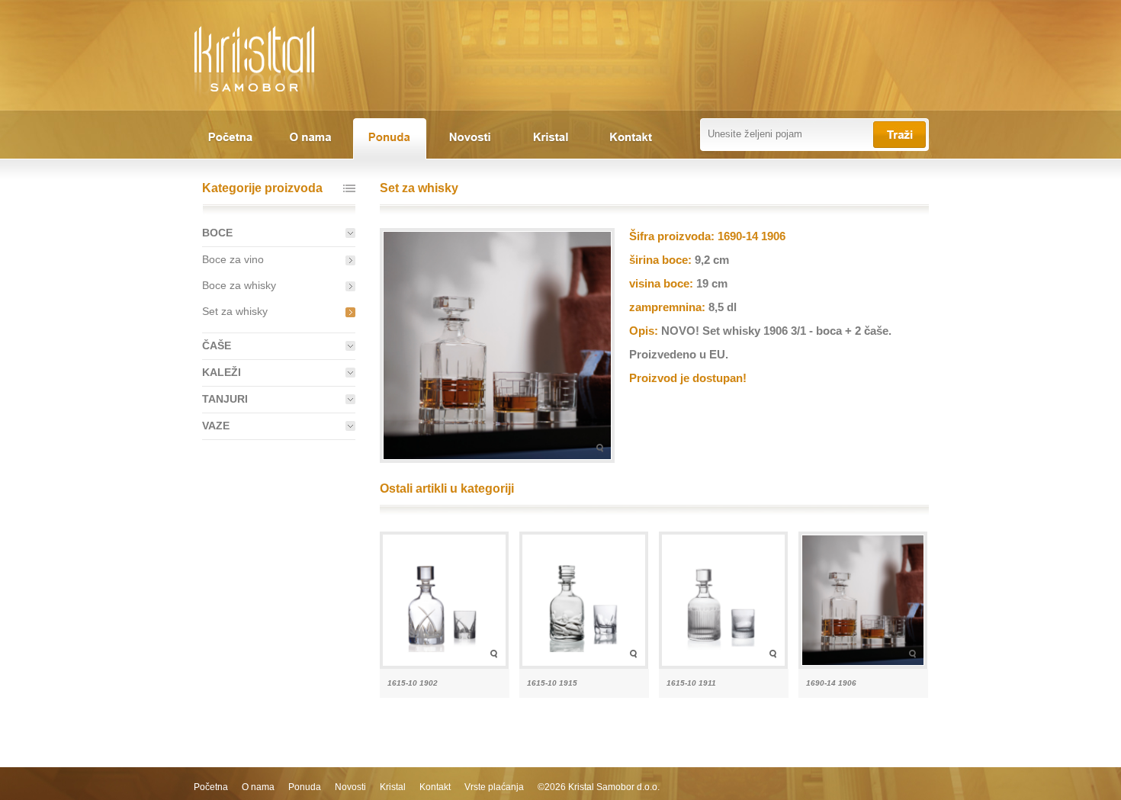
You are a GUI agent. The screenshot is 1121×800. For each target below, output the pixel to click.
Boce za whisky (239, 285)
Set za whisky (235, 311)
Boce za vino (233, 259)
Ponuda (304, 787)
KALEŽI (221, 372)
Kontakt (435, 787)
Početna (211, 787)
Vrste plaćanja (494, 787)
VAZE (216, 425)
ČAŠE (216, 345)
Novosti (350, 787)
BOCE (217, 233)
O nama (258, 787)
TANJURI (225, 399)
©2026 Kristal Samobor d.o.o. (599, 787)
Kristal (393, 787)
